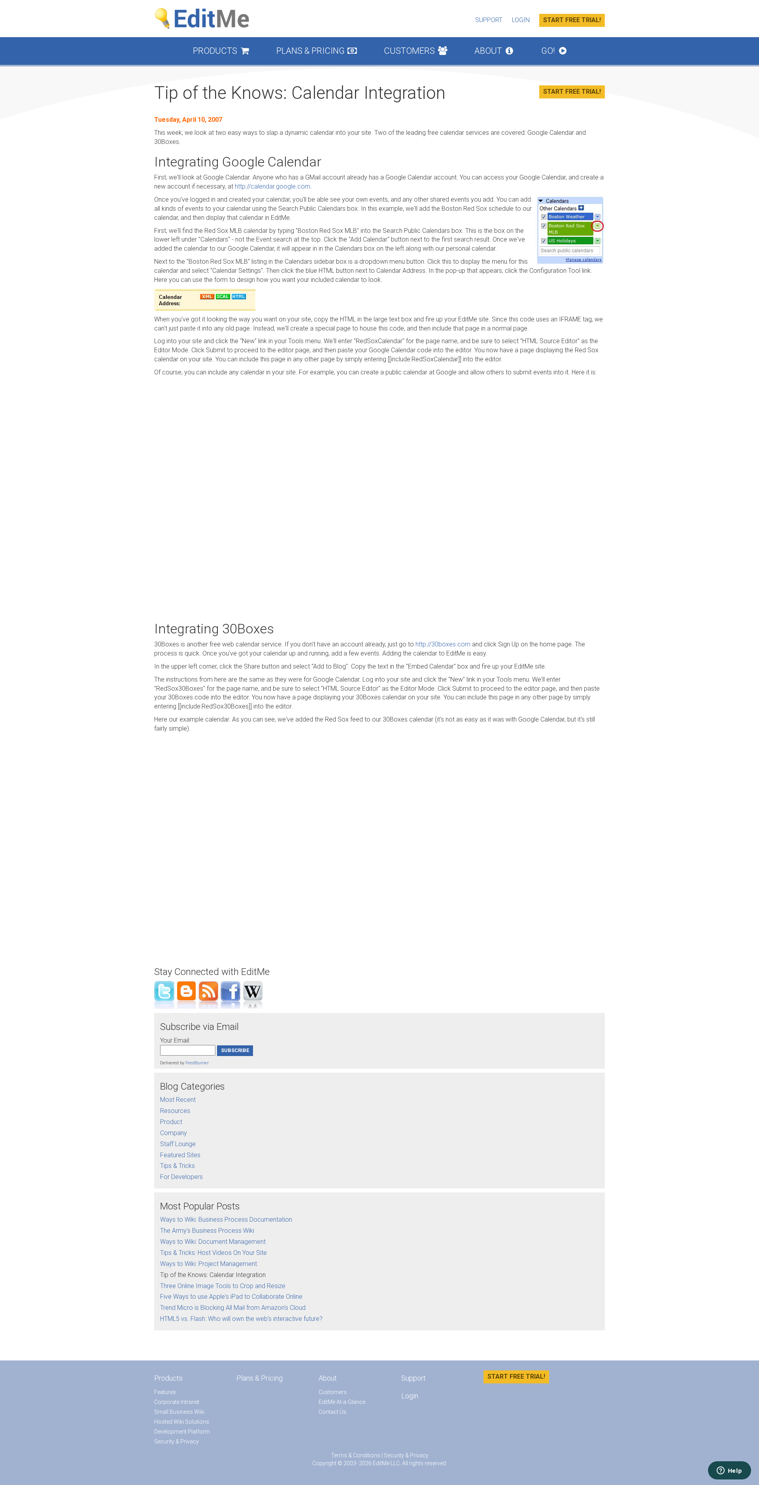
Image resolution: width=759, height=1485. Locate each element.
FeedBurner (197, 1063)
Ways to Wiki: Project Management (208, 1264)
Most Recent (178, 1099)
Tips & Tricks (177, 1165)
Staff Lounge (178, 1144)
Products (221, 51)
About (494, 51)
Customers (415, 51)
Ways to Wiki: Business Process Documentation (226, 1219)
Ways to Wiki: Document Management (213, 1241)
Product (171, 1122)
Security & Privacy (176, 1441)
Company (173, 1133)
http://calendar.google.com (272, 186)
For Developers (181, 1177)
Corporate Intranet (176, 1402)
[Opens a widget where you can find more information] (729, 1471)
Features (165, 1392)
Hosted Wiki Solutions (181, 1422)
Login (521, 20)
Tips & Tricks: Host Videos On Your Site (213, 1252)
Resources (175, 1111)
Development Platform (182, 1431)
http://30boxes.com (442, 644)
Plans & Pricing (316, 51)
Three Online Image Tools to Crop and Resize (222, 1286)
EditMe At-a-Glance (342, 1402)
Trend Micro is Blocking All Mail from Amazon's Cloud (233, 1307)
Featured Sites (180, 1155)
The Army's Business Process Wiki (207, 1230)
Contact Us (332, 1412)
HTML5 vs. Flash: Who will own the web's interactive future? (241, 1319)
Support (488, 20)
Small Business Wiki (179, 1412)
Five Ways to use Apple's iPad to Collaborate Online (231, 1296)
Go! (553, 51)
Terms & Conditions (355, 1455)
